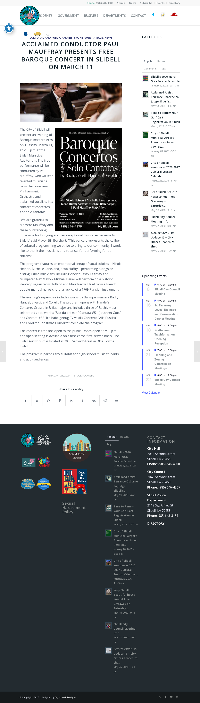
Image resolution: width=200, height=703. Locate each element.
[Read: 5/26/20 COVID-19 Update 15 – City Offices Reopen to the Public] (145, 234)
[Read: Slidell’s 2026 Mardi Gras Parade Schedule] (145, 78)
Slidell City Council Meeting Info (125, 628)
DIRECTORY (155, 523)
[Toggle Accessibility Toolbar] (8, 28)
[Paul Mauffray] (71, 102)
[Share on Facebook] (25, 400)
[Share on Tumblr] (82, 400)
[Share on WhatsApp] (48, 400)
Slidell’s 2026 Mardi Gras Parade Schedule (125, 456)
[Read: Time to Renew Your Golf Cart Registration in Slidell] (145, 114)
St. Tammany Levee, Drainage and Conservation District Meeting (166, 311)
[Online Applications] (162, 15)
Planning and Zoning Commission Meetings (163, 361)
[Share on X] (37, 400)
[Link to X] (160, 697)
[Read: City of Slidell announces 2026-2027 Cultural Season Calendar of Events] (145, 164)
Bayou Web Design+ (65, 697)
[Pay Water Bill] (153, 15)
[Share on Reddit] (105, 400)
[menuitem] (121, 3)
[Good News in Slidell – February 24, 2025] (197, 351)
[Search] (48, 35)
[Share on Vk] (93, 400)
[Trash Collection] (37, 35)
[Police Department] (25, 35)
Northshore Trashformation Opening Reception (164, 336)
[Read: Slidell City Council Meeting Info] (145, 218)
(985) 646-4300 (104, 3)
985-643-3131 (168, 515)
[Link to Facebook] (166, 697)
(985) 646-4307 (169, 487)
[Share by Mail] (116, 400)
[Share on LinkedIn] (71, 400)
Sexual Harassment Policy (74, 507)
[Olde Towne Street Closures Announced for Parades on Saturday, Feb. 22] (3, 351)
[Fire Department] (173, 15)
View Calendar (151, 392)
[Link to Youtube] (171, 697)
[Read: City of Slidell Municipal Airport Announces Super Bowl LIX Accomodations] (145, 134)
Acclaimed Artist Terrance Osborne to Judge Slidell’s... (165, 97)
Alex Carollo (85, 375)
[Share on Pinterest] (59, 400)
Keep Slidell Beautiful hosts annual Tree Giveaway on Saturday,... (124, 599)
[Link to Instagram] (177, 697)
